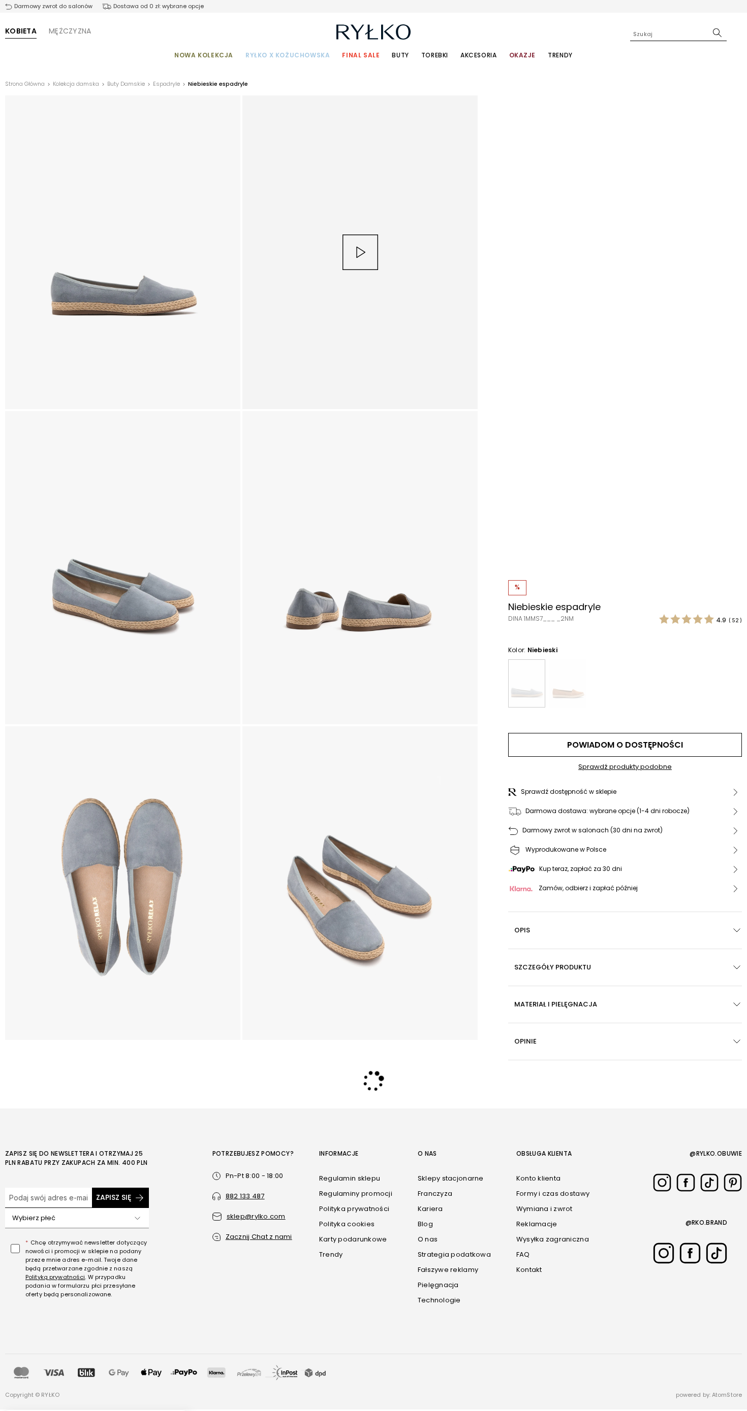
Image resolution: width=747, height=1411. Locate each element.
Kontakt (529, 1269)
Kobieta (21, 31)
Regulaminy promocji (355, 1193)
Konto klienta (538, 1178)
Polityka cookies (347, 1224)
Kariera (430, 1209)
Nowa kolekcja (203, 55)
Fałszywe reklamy (448, 1269)
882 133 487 (245, 1196)
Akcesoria (478, 55)
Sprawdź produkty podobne (625, 766)
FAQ (523, 1254)
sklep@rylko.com (256, 1216)
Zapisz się (113, 1197)
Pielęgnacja (438, 1285)
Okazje (522, 55)
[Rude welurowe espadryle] (567, 683)
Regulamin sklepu (349, 1178)
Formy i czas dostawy (552, 1193)
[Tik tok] (709, 1182)
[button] (625, 792)
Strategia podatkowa (454, 1254)
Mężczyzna (70, 31)
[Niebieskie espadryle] (526, 683)
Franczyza (435, 1193)
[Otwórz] (138, 1218)
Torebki (434, 55)
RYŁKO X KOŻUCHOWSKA (287, 55)
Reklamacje (536, 1224)
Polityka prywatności (354, 1209)
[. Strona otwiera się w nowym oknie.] (122, 252)
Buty (400, 55)
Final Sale (361, 55)
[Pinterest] (733, 1182)
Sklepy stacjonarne (451, 1178)
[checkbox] (15, 1248)
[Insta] (662, 1182)
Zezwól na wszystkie (575, 1346)
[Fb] (685, 1182)
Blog (425, 1224)
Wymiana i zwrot (544, 1209)
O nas (428, 1239)
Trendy (560, 55)
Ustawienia (574, 1395)
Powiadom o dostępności (625, 745)
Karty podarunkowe (353, 1239)
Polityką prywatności (55, 1277)
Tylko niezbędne (575, 1375)
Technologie (439, 1300)
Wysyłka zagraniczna (552, 1239)
